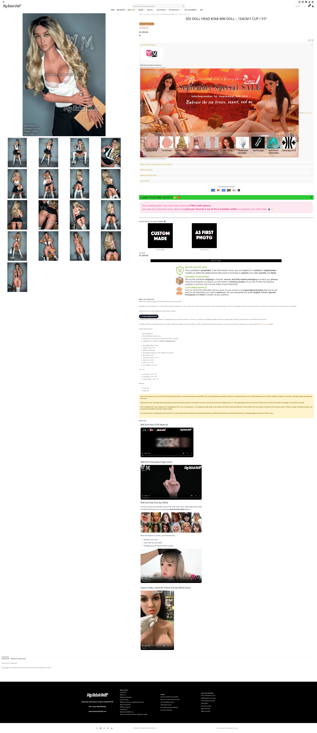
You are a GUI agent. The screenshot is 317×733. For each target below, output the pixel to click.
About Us (123, 695)
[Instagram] (104, 728)
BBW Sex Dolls (205, 711)
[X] (97, 728)
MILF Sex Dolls (205, 709)
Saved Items (123, 709)
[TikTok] (312, 2)
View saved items (144, 28)
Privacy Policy (124, 700)
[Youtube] (302, 2)
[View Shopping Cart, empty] (308, 6)
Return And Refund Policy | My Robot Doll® (133, 714)
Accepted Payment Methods (169, 707)
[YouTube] (100, 728)
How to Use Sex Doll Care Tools (170, 699)
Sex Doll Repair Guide (167, 702)
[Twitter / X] (299, 2)
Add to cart (216, 260)
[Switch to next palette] (3, 2)
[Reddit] (309, 2)
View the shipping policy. (167, 341)
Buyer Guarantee (125, 704)
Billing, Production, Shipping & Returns (132, 702)
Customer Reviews (166, 710)
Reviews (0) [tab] (5, 659)
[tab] (226, 101)
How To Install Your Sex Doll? (169, 697)
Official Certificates (126, 697)
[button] (135, 10)
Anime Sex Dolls (206, 706)
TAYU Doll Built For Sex (208, 695)
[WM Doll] (151, 53)
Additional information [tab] (18, 659)
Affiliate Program (125, 707)
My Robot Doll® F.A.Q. (126, 712)
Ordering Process (166, 705)
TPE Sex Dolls (265, 324)
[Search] (184, 6)
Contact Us (123, 692)
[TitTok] (108, 728)
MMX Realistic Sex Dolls (208, 698)
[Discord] (306, 2)
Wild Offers (204, 703)
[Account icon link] (313, 6)
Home (140, 14)
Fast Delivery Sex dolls (208, 701)
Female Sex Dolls (155, 14)
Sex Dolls (146, 14)
